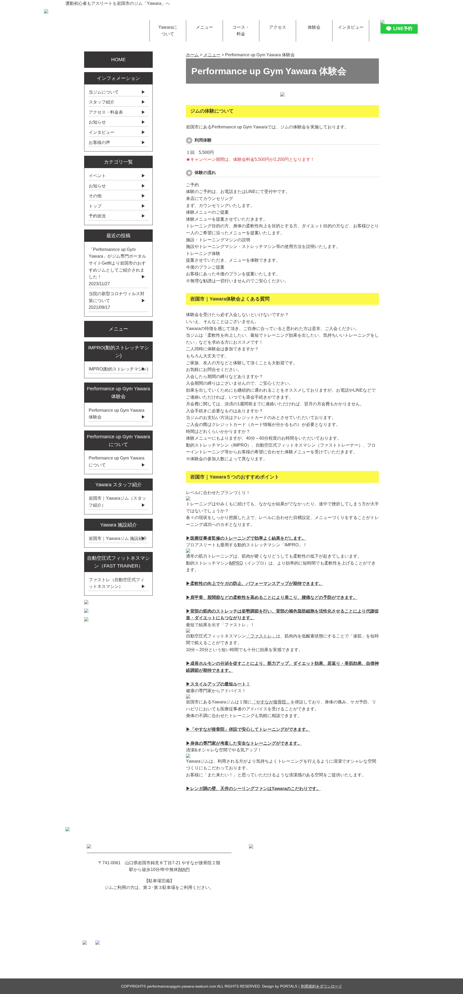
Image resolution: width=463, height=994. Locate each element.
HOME (118, 59)
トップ (95, 206)
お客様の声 (99, 142)
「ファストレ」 (261, 636)
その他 (95, 196)
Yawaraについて (167, 30)
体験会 (314, 27)
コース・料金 (240, 30)
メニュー (204, 27)
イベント (97, 175)
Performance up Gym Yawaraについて (116, 461)
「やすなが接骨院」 (271, 702)
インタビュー (351, 27)
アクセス (277, 27)
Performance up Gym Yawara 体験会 (116, 414)
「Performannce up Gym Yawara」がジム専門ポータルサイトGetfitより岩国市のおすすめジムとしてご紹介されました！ (117, 263)
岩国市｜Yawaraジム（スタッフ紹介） (117, 501)
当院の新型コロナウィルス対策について (116, 297)
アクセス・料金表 (106, 112)
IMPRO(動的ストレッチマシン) (118, 369)
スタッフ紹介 (101, 102)
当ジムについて (104, 92)
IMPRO (236, 563)
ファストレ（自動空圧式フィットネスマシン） (116, 583)
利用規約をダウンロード (321, 986)
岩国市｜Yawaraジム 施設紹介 (118, 538)
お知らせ (97, 122)
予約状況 (97, 216)
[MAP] (183, 869)
